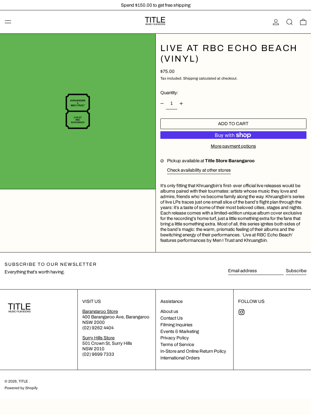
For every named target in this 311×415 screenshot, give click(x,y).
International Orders (180, 357)
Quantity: (169, 92)
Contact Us (171, 318)
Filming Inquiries (176, 324)
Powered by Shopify (21, 388)
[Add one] (181, 103)
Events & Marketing (179, 331)
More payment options (233, 146)
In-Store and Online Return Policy (193, 351)
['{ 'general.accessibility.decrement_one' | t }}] (162, 103)
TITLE (24, 381)
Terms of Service (177, 344)
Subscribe (296, 270)
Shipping (190, 78)
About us (169, 311)
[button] (289, 22)
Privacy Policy (174, 337)
